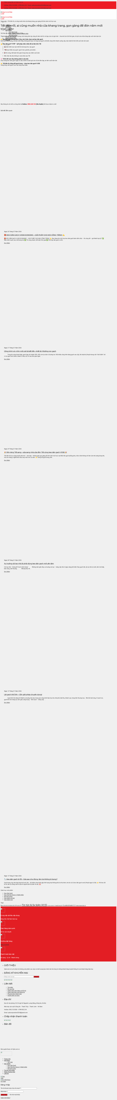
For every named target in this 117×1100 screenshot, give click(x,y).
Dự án (18, 905)
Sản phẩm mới (8, 900)
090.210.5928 (5, 945)
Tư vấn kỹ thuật (69, 905)
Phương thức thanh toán (15, 994)
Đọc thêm (7, 243)
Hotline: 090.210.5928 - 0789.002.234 (15, 5)
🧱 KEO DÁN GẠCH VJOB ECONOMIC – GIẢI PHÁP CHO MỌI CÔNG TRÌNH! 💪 (34, 235)
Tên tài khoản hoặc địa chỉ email (11, 1088)
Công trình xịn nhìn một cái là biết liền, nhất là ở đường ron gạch (30, 351)
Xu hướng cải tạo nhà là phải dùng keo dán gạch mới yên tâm (29, 564)
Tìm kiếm (10, 987)
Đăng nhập (4, 1094)
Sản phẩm (7, 1064)
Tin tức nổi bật (51, 905)
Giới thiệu (7, 1060)
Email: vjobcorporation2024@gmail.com (39, 5)
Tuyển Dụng (59, 905)
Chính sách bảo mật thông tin (16, 992)
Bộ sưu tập (11, 989)
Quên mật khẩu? (5, 1098)
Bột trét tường (13, 35)
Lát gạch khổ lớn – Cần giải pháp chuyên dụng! (23, 695)
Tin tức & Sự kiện (34, 905)
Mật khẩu (4, 1091)
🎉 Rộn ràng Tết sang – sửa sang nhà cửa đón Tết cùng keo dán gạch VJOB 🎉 (35, 452)
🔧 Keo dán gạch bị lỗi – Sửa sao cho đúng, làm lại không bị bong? (30, 879)
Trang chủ (3, 21)
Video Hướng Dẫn (81, 905)
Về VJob (10, 1062)
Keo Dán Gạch (13, 32)
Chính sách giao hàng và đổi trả (17, 990)
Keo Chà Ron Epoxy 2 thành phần (14, 895)
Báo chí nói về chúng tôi (8, 905)
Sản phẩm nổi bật (9, 898)
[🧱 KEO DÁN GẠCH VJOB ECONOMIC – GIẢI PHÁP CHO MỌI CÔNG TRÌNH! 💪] (53, 230)
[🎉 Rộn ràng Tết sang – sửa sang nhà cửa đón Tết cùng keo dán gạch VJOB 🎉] (48, 447)
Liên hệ (6, 1073)
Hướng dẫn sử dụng (13, 995)
